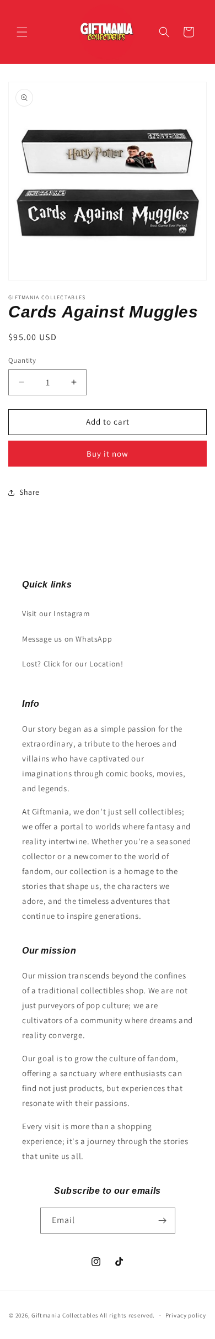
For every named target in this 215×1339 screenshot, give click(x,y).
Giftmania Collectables (64, 1315)
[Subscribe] (162, 1221)
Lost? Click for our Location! (72, 664)
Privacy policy (185, 1315)
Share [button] (29, 492)
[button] (22, 32)
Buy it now (107, 453)
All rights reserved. (127, 1315)
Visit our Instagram (56, 613)
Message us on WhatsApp (67, 639)
